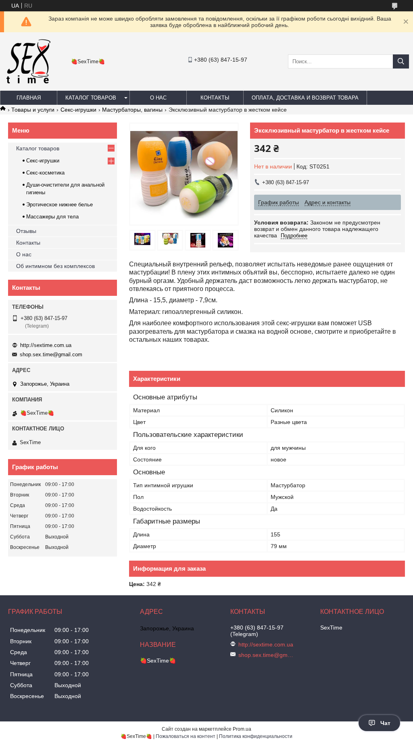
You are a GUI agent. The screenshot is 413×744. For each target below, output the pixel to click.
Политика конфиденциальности (255, 736)
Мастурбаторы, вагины (132, 109)
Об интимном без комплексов (55, 266)
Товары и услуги (32, 109)
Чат (385, 723)
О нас (158, 98)
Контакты (214, 98)
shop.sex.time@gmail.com (51, 354)
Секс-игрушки (78, 109)
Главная (29, 98)
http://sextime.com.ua (45, 345)
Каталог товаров (90, 98)
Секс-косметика (45, 173)
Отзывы (26, 231)
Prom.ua (242, 729)
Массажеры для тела (52, 217)
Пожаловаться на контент (185, 736)
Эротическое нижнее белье (59, 205)
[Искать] (401, 61)
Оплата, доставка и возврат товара (305, 98)
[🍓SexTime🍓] (28, 83)
